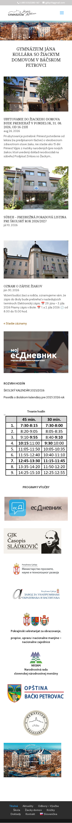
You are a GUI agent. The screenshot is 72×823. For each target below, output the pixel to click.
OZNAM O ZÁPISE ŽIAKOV (23, 286)
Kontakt (30, 814)
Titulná (13, 806)
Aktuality (28, 806)
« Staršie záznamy (15, 323)
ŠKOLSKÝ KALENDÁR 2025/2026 (24, 390)
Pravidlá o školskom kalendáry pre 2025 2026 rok (34, 397)
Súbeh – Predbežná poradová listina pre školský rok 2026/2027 (35, 219)
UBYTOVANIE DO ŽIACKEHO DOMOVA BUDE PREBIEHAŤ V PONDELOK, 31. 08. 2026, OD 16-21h (33, 123)
